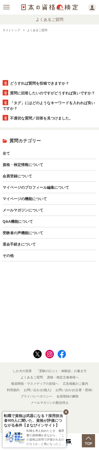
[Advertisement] (49, 53)
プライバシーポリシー (36, 396)
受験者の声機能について (23, 233)
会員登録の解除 (67, 396)
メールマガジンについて (23, 210)
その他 (8, 255)
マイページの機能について (25, 199)
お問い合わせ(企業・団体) (73, 390)
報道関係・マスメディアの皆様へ (35, 384)
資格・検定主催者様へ (63, 377)
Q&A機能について (18, 221)
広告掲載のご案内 (75, 384)
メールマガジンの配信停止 (50, 403)
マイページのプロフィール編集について (36, 187)
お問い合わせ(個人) (37, 390)
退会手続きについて (19, 244)
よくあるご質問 (32, 377)
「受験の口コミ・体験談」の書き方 (61, 371)
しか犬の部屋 (22, 371)
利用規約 (13, 390)
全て (6, 153)
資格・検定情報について (23, 165)
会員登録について (17, 176)
